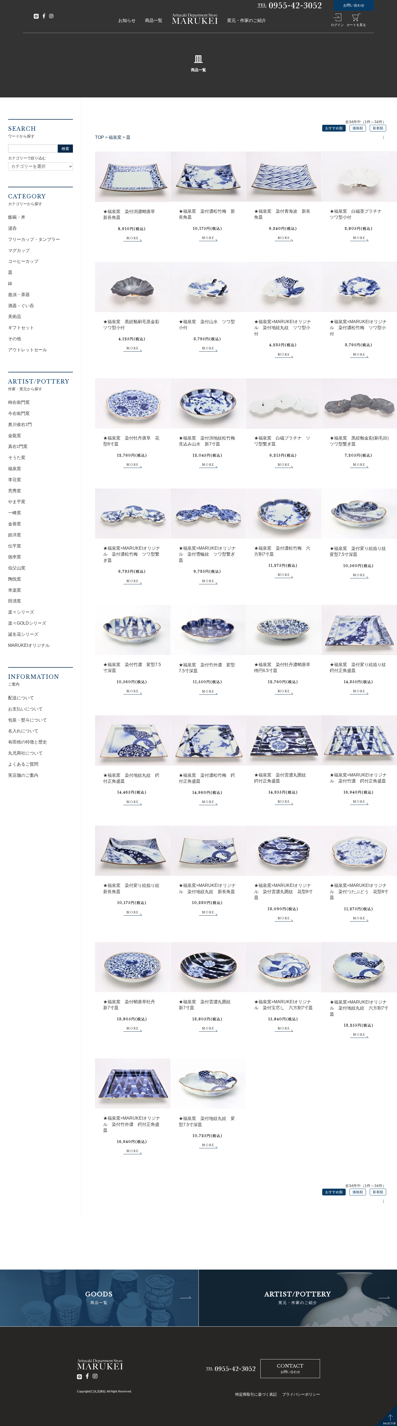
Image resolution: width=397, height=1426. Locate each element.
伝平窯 (14, 546)
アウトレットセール (27, 350)
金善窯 (14, 524)
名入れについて (23, 731)
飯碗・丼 (16, 217)
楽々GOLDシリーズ (27, 623)
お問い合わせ (353, 5)
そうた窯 (16, 457)
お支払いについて (25, 709)
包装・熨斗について (27, 720)
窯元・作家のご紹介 (246, 20)
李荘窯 (14, 479)
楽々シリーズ (21, 612)
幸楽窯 (14, 590)
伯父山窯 (16, 568)
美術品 (14, 316)
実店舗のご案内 (23, 775)
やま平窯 (16, 501)
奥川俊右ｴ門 (20, 424)
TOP (99, 137)
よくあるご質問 (23, 764)
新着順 (378, 128)
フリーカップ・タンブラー (34, 239)
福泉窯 (115, 137)
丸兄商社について (25, 753)
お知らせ (127, 20)
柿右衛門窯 (19, 402)
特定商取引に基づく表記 (256, 1394)
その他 (14, 338)
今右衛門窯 (19, 413)
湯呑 (12, 228)
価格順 (357, 128)
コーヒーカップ (23, 261)
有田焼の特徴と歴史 (27, 742)
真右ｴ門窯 (18, 446)
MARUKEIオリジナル (29, 645)
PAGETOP (389, 1423)
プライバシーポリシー (301, 1394)
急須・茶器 (19, 294)
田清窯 (14, 601)
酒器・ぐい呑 (21, 305)
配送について (21, 698)
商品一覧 (153, 20)
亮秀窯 (14, 491)
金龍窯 (14, 435)
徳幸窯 (14, 557)
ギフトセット (21, 327)
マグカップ (19, 250)
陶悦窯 (14, 579)
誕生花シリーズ (23, 634)
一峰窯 (14, 512)
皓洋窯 (14, 535)
